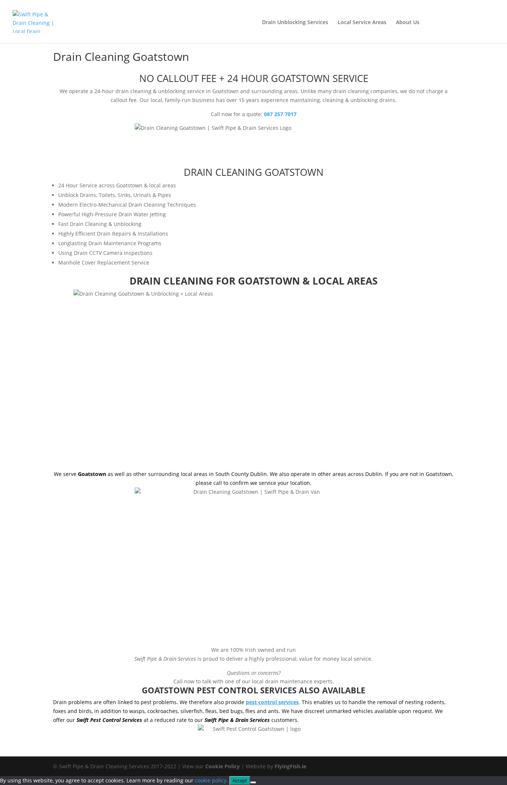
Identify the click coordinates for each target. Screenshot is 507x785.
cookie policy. (211, 780)
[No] (253, 782)
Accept (239, 780)
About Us (407, 23)
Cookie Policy (222, 766)
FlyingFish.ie (290, 766)
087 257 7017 (467, 21)
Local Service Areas (362, 23)
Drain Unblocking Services (295, 23)
